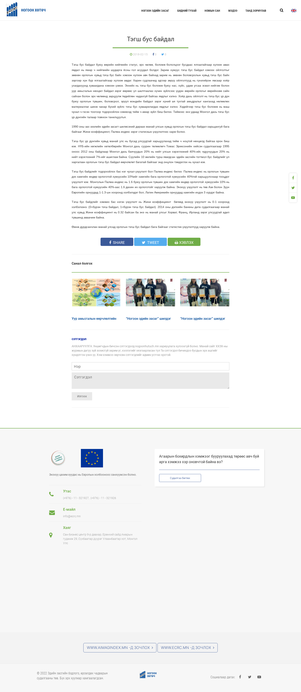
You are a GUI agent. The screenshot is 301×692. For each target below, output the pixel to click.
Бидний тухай (186, 10)
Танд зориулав (256, 10)
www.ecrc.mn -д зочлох (186, 647)
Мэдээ (232, 10)
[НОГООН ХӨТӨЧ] (142, 675)
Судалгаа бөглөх (180, 478)
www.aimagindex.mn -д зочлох (118, 647)
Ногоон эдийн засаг (155, 10)
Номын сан (212, 10)
